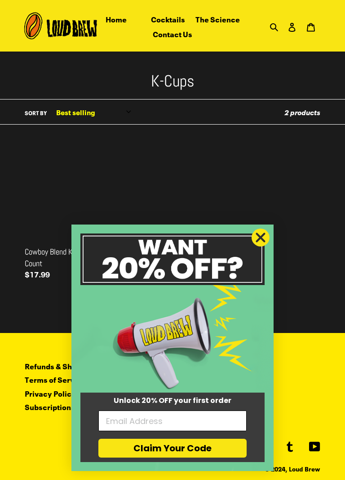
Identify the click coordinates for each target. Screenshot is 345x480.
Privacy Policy (50, 392)
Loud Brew (304, 468)
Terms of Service (55, 379)
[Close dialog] (260, 237)
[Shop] (139, 18)
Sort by (36, 113)
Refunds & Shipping (59, 365)
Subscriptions (50, 406)
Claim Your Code (172, 448)
